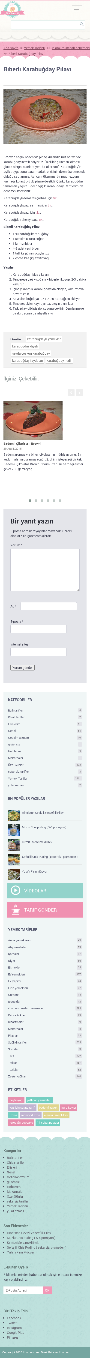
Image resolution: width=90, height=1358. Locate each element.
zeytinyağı (16, 1100)
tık (55, 198)
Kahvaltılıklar (44, 1015)
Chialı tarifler (44, 717)
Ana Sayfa (10, 48)
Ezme (13, 1115)
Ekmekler (44, 967)
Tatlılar (44, 1063)
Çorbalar (44, 954)
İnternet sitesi (19, 644)
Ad (13, 606)
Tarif (44, 1056)
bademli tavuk (48, 1107)
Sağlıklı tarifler (44, 1042)
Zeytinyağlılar (44, 1076)
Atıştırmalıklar (44, 947)
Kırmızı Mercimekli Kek (37, 842)
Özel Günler (44, 765)
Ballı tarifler (44, 710)
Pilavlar (44, 1035)
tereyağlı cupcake (21, 1122)
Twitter (12, 1323)
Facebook (14, 1318)
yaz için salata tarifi (22, 1107)
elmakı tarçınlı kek (56, 1115)
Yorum (16, 545)
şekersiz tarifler (44, 771)
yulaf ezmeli (44, 785)
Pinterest (13, 1337)
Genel (44, 731)
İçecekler (44, 1001)
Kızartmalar (44, 1022)
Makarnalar (44, 758)
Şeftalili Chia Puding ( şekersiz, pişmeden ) (50, 857)
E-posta (16, 621)
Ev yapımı (44, 981)
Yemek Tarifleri (34, 48)
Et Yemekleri (44, 974)
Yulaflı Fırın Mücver (35, 871)
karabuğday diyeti (25, 346)
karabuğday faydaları (27, 360)
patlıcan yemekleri (39, 1100)
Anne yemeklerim (44, 940)
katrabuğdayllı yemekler (44, 339)
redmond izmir (30, 1115)
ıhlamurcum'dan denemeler (44, 1008)
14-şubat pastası (48, 1122)
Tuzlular (44, 1070)
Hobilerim (44, 751)
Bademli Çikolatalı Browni (22, 443)
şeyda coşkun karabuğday (31, 353)
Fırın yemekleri (44, 988)
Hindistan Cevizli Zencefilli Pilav (43, 813)
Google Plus (15, 1332)
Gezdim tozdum (44, 738)
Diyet (44, 961)
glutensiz (44, 744)
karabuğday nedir (59, 360)
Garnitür (44, 995)
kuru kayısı (68, 1107)
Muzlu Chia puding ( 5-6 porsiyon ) (44, 827)
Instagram (14, 1327)
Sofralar (44, 1049)
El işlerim (44, 724)
